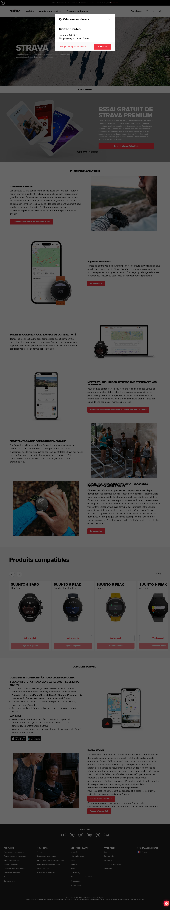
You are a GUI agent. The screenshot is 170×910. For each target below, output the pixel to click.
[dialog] (85, 32)
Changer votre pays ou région (72, 46)
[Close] (109, 19)
